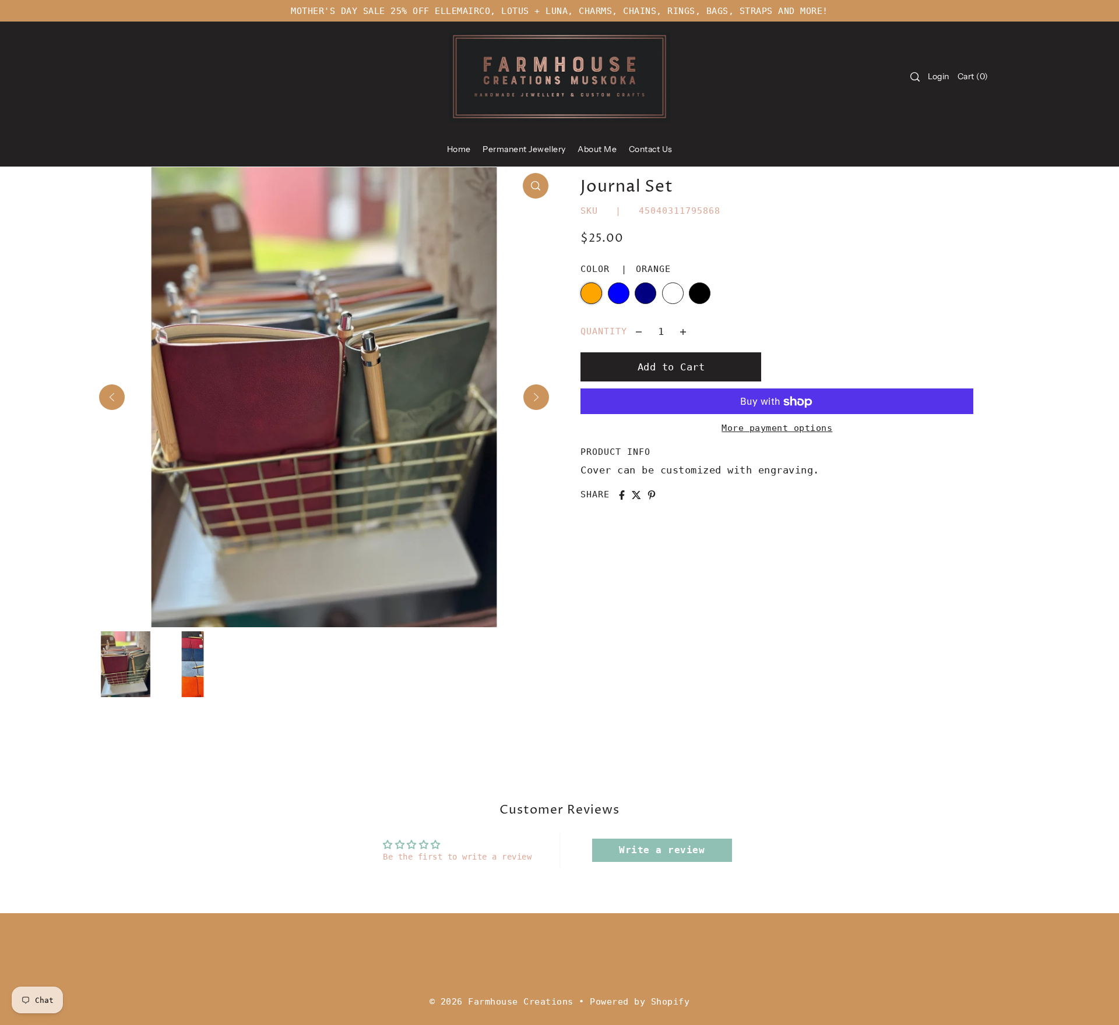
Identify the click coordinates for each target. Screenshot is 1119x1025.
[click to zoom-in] (535, 186)
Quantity (603, 331)
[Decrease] (639, 331)
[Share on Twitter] (636, 495)
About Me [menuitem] (597, 149)
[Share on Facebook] (622, 495)
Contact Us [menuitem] (651, 149)
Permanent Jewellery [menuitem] (524, 149)
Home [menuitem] (459, 149)
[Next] (536, 397)
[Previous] (112, 397)
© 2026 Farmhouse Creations (501, 1001)
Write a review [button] (662, 850)
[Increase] (683, 331)
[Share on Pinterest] (651, 495)
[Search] (915, 77)
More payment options (777, 428)
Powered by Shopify (639, 1001)
